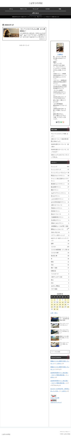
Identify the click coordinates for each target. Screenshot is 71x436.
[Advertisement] (24, 56)
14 (68, 302)
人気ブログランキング (56, 402)
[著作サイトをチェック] (57, 122)
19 (62, 304)
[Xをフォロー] (59, 122)
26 (62, 307)
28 (68, 307)
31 (57, 309)
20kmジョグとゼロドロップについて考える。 (60, 156)
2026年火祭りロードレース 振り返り (60, 145)
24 (57, 307)
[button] (68, 352)
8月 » (55, 313)
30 (54, 309)
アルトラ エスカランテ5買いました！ (59, 135)
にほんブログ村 (54, 398)
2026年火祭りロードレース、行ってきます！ (60, 151)
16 (54, 304)
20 (65, 304)
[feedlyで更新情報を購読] (61, 122)
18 (60, 304)
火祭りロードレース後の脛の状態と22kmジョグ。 (59, 140)
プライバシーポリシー (65, 431)
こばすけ (60, 54)
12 (62, 302)
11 (60, 302)
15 (52, 304)
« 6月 (51, 313)
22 (52, 307)
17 (57, 304)
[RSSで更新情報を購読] (63, 122)
